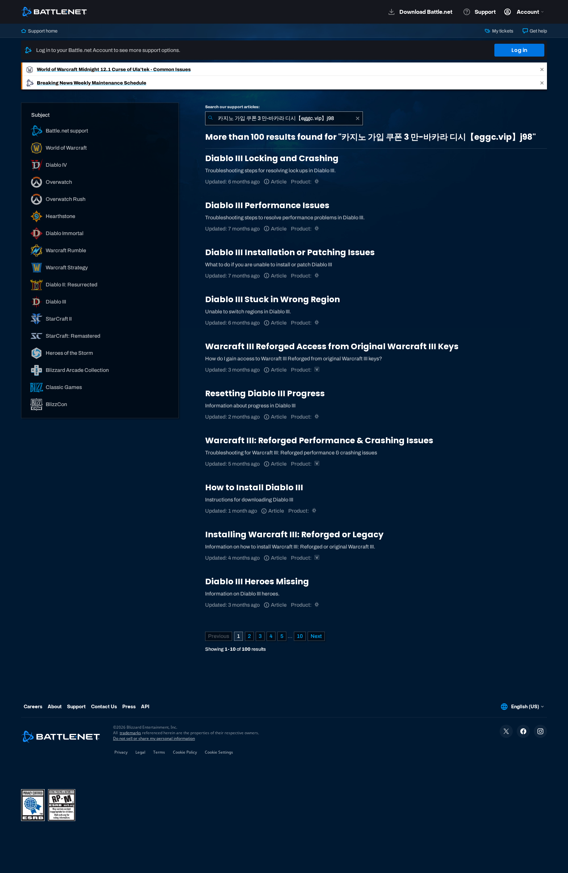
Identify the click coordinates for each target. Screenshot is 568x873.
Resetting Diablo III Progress (265, 393)
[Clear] (357, 118)
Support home (42, 31)
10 (300, 636)
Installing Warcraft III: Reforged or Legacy (294, 534)
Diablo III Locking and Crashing (272, 158)
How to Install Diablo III (254, 487)
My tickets (502, 31)
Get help (538, 31)
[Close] (542, 69)
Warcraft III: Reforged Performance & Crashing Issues (319, 440)
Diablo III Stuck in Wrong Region (272, 299)
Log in (519, 50)
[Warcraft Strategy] (317, 370)
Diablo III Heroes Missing (257, 581)
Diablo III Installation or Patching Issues (290, 252)
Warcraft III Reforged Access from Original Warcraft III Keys (332, 346)
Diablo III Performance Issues (267, 205)
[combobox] (284, 118)
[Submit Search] (210, 118)
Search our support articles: (232, 107)
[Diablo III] (317, 181)
